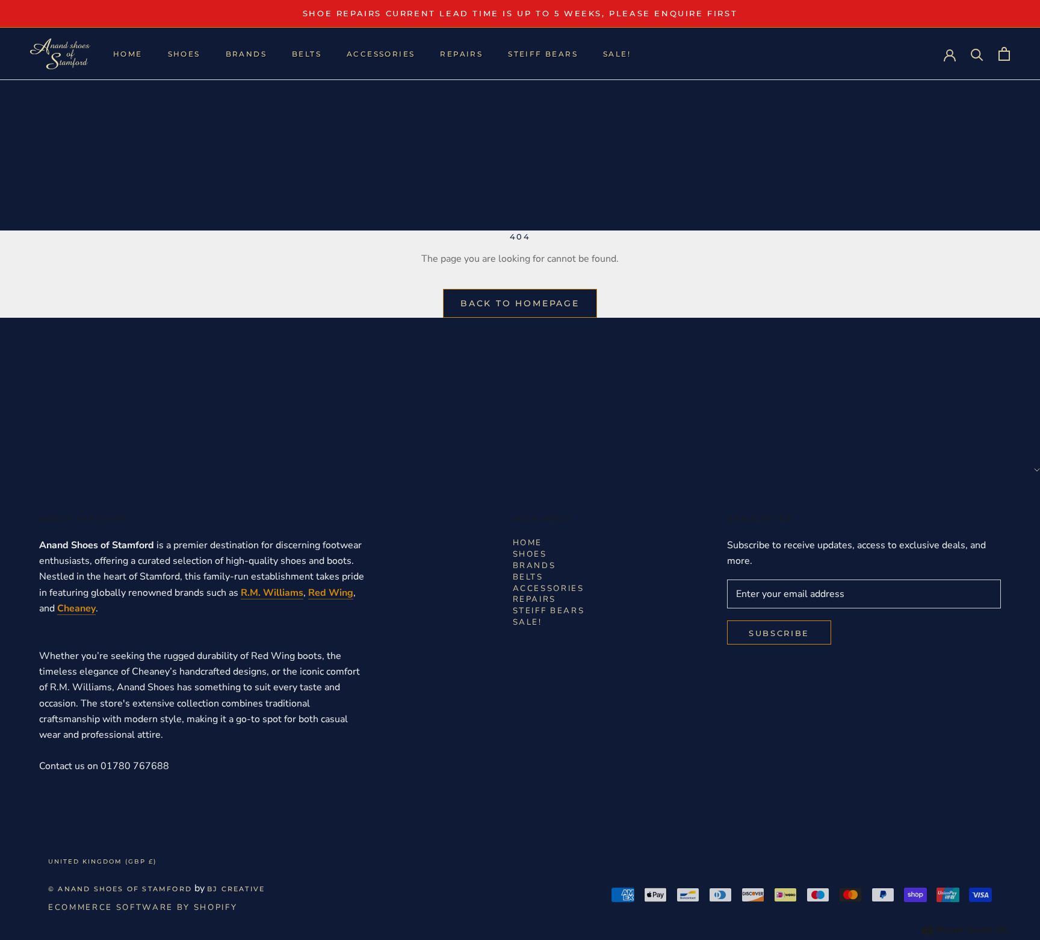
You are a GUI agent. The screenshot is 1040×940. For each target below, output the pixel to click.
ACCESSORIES (381, 53)
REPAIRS (461, 53)
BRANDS (246, 53)
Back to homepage (520, 303)
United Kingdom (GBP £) (102, 861)
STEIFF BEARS (543, 53)
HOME (128, 53)
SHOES (184, 53)
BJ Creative (236, 889)
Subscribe (779, 633)
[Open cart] (1004, 54)
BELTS (306, 53)
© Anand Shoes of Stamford (120, 889)
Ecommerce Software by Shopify (142, 907)
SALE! (617, 53)
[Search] (977, 54)
